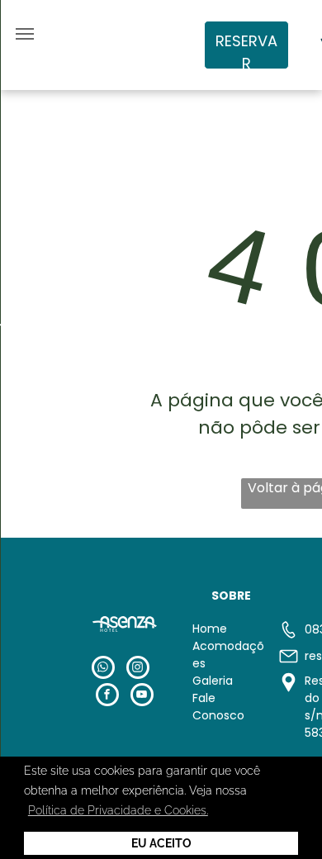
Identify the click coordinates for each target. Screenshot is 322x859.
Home (209, 628)
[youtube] (142, 696)
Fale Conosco (218, 707)
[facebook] (107, 696)
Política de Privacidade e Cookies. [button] (118, 810)
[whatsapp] (103, 669)
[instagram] (137, 669)
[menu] (24, 33)
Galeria (212, 680)
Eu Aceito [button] (161, 843)
